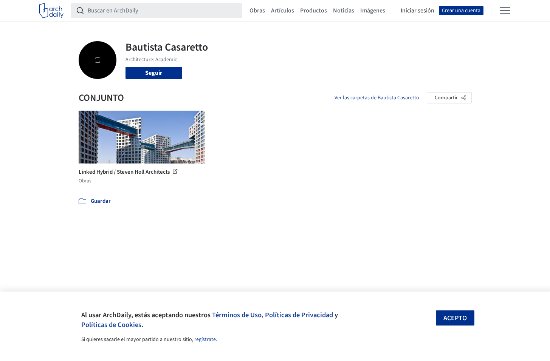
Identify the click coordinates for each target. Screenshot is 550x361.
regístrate (205, 339)
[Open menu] (505, 11)
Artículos (282, 10)
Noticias (343, 10)
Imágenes (372, 10)
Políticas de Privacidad (299, 315)
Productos (313, 10)
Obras (257, 10)
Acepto (455, 318)
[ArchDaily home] (51, 10)
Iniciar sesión (417, 10)
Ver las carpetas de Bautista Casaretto (377, 97)
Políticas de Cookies (111, 325)
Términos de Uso (237, 315)
